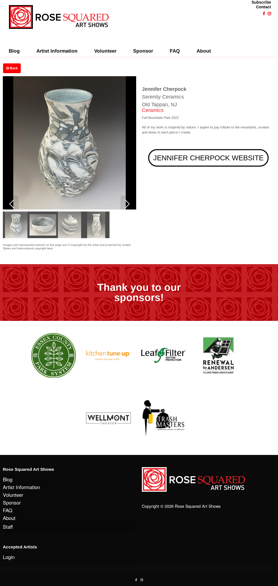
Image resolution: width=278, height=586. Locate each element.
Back (13, 68)
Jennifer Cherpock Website (208, 158)
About (9, 517)
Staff (8, 526)
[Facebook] (136, 579)
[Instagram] (142, 579)
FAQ (7, 510)
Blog (7, 479)
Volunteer (13, 494)
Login (8, 556)
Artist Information (21, 487)
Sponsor (12, 502)
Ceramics (153, 110)
